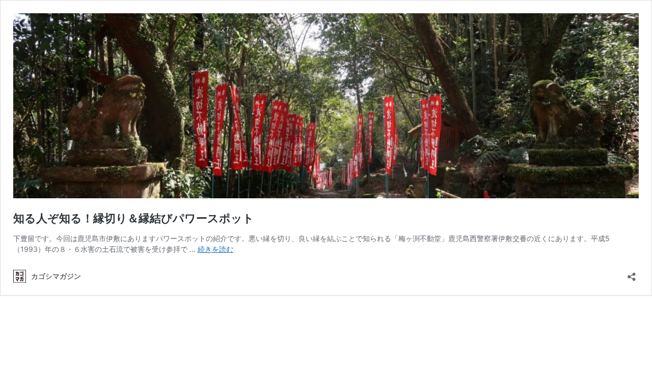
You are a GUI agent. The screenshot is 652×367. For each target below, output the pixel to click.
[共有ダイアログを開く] (631, 273)
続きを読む (215, 249)
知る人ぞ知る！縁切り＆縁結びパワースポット (133, 218)
